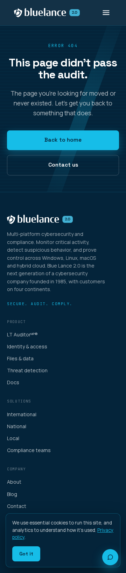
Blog (12, 494)
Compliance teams (29, 450)
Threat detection (27, 370)
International (21, 414)
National (16, 426)
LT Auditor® (22, 334)
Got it (26, 554)
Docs (13, 382)
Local (13, 438)
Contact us (63, 164)
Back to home (63, 139)
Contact (16, 506)
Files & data (20, 358)
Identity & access (27, 346)
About (14, 481)
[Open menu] (106, 13)
